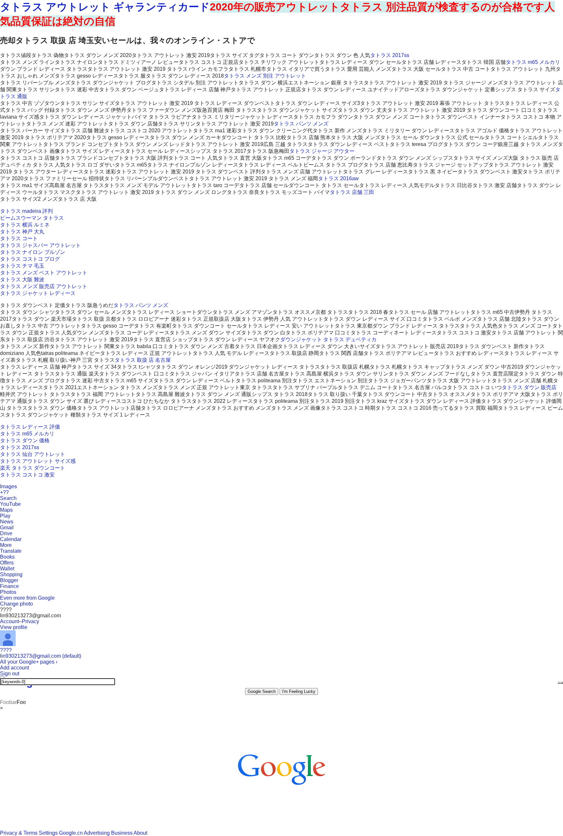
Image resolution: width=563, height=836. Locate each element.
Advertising (97, 833)
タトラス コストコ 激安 (27, 474)
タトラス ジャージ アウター (321, 151)
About (140, 833)
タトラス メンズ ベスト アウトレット (43, 272)
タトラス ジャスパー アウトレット (40, 245)
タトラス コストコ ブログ (30, 259)
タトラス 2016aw (338, 178)
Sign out (9, 673)
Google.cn (71, 833)
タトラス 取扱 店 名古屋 (143, 360)
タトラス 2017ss (389, 55)
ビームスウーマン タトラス (32, 218)
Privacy (30, 621)
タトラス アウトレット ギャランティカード (105, 7)
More (6, 545)
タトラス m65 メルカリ (533, 62)
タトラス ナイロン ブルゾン (32, 252)
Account (9, 621)
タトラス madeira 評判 (26, 211)
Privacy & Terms (18, 833)
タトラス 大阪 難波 (22, 279)
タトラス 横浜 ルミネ (25, 224)
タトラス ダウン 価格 (25, 440)
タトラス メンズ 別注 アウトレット (265, 76)
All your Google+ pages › (28, 662)
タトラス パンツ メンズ (301, 123)
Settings (48, 833)
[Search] (560, 683)
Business (122, 833)
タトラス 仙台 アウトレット (32, 454)
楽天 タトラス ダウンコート (32, 468)
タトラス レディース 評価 (30, 427)
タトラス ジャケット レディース (38, 293)
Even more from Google (27, 598)
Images (8, 486)
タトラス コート (19, 238)
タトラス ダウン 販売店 (529, 387)
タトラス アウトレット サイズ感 (38, 461)
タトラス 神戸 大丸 (22, 231)
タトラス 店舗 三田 (352, 192)
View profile (13, 627)
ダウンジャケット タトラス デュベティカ (328, 339)
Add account (14, 667)
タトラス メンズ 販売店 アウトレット (43, 286)
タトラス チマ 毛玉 (22, 266)
